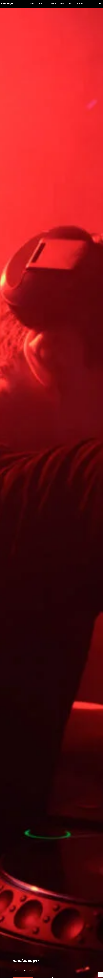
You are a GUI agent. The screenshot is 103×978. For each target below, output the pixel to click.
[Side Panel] (100, 4)
